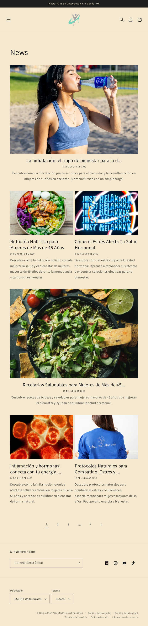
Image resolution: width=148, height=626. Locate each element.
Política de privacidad (126, 613)
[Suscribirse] (78, 562)
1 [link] (47, 524)
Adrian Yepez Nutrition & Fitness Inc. (64, 612)
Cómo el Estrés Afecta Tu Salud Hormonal (106, 244)
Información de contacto (125, 617)
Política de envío (99, 617)
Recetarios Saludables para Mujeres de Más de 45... (74, 385)
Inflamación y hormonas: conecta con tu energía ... (35, 469)
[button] (8, 19)
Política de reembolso (99, 613)
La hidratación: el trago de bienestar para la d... (74, 160)
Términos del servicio (76, 617)
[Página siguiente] (101, 524)
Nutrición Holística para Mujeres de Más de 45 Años (37, 244)
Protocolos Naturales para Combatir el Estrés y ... (101, 469)
